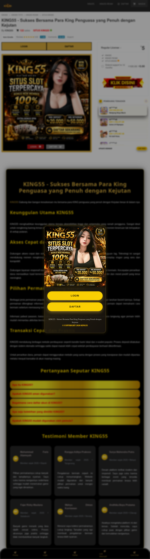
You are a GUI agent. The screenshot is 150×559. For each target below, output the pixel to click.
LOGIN (75, 295)
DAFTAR (75, 306)
